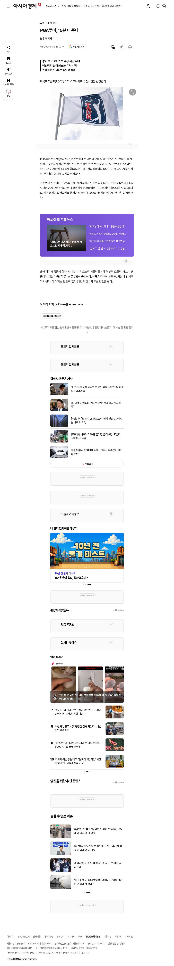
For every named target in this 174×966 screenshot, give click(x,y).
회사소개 (10, 936)
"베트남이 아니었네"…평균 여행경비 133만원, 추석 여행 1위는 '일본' (108, 226)
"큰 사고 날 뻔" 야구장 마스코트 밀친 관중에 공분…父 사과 (108, 248)
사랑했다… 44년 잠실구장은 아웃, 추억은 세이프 (98, 865)
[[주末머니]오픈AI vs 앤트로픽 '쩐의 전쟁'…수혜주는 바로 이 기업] (59, 426)
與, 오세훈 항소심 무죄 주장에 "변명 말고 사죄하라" (96, 404)
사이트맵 (129, 936)
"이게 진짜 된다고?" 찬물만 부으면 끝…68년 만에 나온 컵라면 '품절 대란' (108, 241)
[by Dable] (118, 782)
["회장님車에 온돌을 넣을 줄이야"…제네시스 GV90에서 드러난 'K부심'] (60, 854)
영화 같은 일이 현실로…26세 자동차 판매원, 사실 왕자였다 (108, 233)
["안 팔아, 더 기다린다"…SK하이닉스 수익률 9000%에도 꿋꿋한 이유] (115, 750)
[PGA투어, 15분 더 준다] (87, 113)
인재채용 (36, 936)
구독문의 (60, 936)
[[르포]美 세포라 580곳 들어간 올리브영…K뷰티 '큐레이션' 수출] (59, 442)
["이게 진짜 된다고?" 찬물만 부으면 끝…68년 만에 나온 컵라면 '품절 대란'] (115, 718)
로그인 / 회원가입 (148, 5)
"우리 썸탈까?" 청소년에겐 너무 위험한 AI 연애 (98, 882)
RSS (80, 936)
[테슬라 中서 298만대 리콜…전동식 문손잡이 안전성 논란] (59, 457)
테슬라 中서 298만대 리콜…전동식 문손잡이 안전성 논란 (96, 452)
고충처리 (118, 936)
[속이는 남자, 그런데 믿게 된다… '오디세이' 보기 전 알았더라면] (60, 837)
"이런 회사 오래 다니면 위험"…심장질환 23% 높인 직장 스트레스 (97, 389)
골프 (42, 23)
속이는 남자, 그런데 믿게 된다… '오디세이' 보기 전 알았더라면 (97, 831)
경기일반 (51, 23)
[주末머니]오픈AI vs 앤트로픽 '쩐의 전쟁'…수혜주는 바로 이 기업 (96, 420)
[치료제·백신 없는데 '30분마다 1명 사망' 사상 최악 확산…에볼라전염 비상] (115, 767)
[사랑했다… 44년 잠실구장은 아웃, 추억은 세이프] (60, 871)
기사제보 (71, 936)
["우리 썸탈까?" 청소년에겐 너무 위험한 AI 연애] (60, 888)
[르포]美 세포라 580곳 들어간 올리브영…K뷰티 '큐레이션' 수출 (95, 436)
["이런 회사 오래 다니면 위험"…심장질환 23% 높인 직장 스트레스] (59, 394)
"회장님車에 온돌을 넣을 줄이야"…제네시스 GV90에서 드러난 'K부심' (98, 848)
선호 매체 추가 (78, 47)
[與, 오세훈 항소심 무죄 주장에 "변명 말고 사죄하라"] (59, 410)
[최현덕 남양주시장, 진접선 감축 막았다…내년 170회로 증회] (115, 734)
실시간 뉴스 (51, 6)
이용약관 (107, 936)
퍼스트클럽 (48, 936)
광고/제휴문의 (24, 936)
